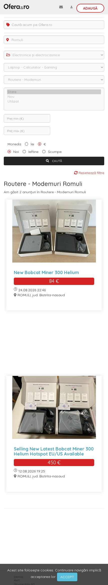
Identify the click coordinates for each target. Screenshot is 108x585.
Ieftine (33, 151)
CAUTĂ (56, 161)
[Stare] (54, 91)
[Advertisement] (54, 346)
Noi (16, 151)
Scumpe (55, 151)
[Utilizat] (54, 101)
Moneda (14, 144)
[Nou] (54, 96)
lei (32, 144)
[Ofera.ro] (16, 6)
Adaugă (90, 8)
